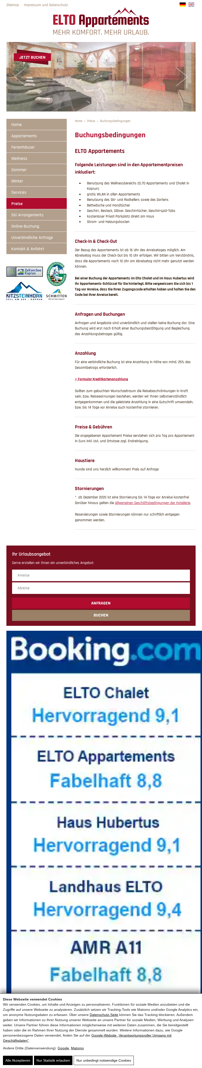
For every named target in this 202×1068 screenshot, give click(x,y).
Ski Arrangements (27, 215)
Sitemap (12, 5)
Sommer (19, 170)
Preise (17, 203)
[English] (191, 5)
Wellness (19, 158)
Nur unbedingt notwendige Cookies (103, 1060)
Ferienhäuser (23, 147)
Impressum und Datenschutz (46, 5)
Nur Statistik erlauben (53, 1060)
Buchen (101, 615)
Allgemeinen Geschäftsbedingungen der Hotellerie (152, 503)
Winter (17, 181)
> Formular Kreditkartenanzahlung (101, 379)
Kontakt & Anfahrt (27, 249)
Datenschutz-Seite (104, 1015)
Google (63, 1048)
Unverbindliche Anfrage (32, 237)
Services (18, 192)
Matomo (77, 1048)
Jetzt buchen (32, 57)
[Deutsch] (183, 5)
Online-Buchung (25, 226)
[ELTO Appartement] (101, 33)
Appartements (24, 136)
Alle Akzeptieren (17, 1060)
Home (16, 124)
